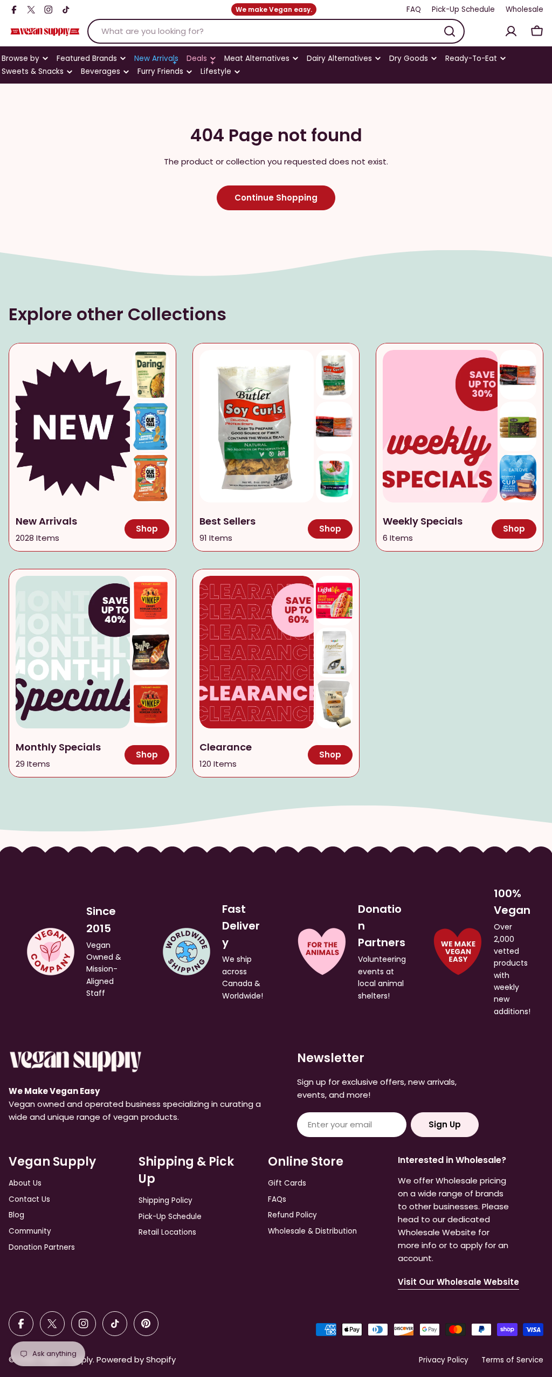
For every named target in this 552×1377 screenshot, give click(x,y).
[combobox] (276, 31)
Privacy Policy (443, 1360)
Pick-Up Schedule (463, 9)
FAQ (413, 9)
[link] (150, 375)
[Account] (511, 31)
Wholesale (524, 9)
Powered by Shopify (136, 1359)
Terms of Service (512, 1360)
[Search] (449, 31)
